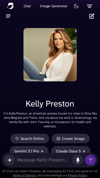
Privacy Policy (77, 175)
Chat (27, 6)
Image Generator (53, 6)
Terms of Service (24, 175)
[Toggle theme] (76, 6)
